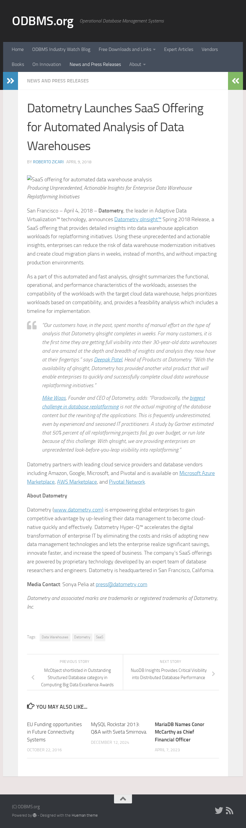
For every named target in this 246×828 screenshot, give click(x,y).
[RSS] (230, 810)
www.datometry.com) (79, 509)
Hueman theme (85, 815)
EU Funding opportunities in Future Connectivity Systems (54, 732)
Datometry (82, 637)
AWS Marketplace (77, 482)
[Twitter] (219, 810)
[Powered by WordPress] (35, 815)
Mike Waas (54, 398)
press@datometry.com (121, 584)
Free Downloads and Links (125, 49)
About (135, 64)
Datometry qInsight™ (137, 219)
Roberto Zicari (48, 162)
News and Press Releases (95, 64)
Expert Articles (178, 49)
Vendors (210, 49)
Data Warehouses (55, 637)
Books (18, 64)
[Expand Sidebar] (10, 81)
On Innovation (46, 64)
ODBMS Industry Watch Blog (61, 49)
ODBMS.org (43, 20)
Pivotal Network (127, 482)
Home (18, 49)
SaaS (99, 637)
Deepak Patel (108, 359)
